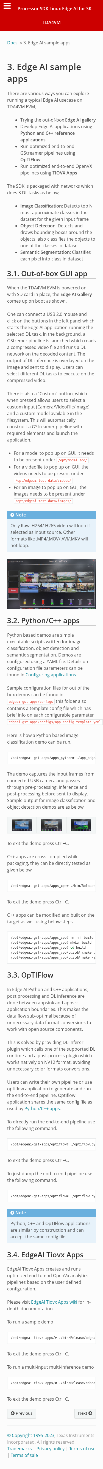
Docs (12, 43)
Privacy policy (51, 1449)
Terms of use (82, 1449)
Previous (23, 1413)
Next (83, 1413)
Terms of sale (24, 1455)
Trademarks (19, 1449)
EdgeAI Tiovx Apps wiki (54, 1302)
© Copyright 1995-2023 (30, 1435)
